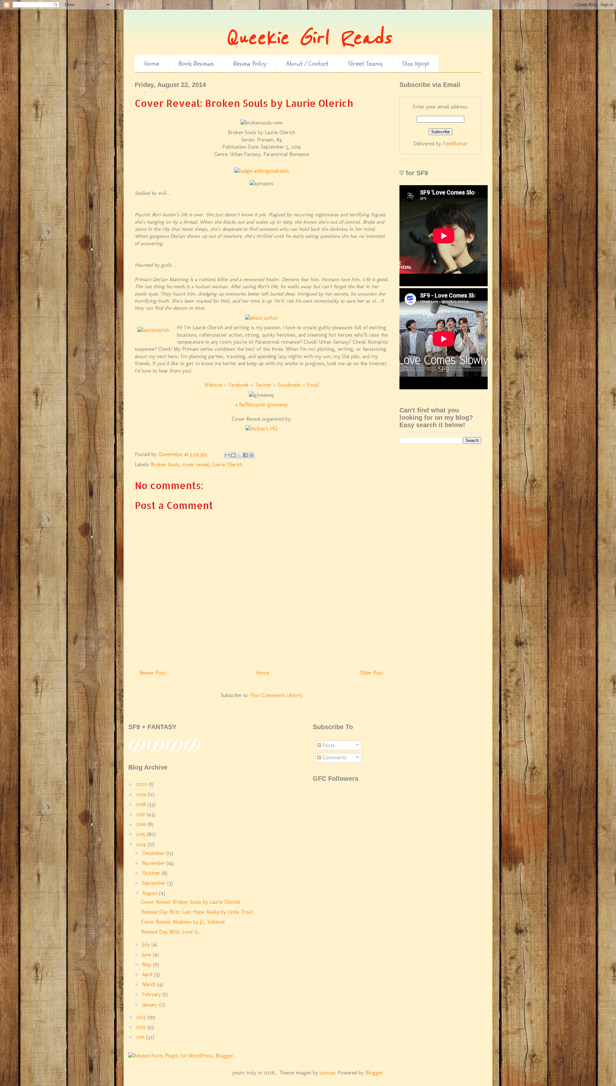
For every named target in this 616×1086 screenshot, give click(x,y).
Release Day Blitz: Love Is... (171, 932)
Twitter (263, 385)
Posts (328, 745)
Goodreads (289, 385)
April (148, 974)
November (154, 863)
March (149, 984)
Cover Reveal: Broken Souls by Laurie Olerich (190, 902)
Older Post (371, 673)
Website (213, 385)
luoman (327, 1073)
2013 (141, 1017)
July (146, 944)
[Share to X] (239, 455)
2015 (141, 834)
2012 (141, 1027)
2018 (141, 804)
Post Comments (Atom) (276, 695)
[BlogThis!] (233, 455)
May (147, 964)
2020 (142, 784)
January (150, 1005)
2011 (141, 1037)
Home (151, 63)
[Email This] (227, 455)
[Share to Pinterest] (251, 455)
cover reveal (195, 464)
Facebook (238, 385)
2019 (142, 794)
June (147, 955)
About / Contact (307, 63)
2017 (141, 814)
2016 (142, 824)
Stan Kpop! (415, 63)
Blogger (374, 1073)
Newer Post (153, 673)
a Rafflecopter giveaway (261, 404)
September (154, 883)
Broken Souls (165, 464)
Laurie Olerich (227, 464)
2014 (142, 844)
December (154, 853)
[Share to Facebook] (245, 455)
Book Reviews (196, 63)
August (150, 893)
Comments (333, 757)
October (152, 873)
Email (313, 385)
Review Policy (250, 63)
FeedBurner (455, 144)
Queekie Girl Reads (308, 38)
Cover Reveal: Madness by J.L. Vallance (183, 922)
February (152, 994)
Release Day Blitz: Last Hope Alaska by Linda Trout (197, 912)
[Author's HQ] (261, 429)
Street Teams (365, 63)
